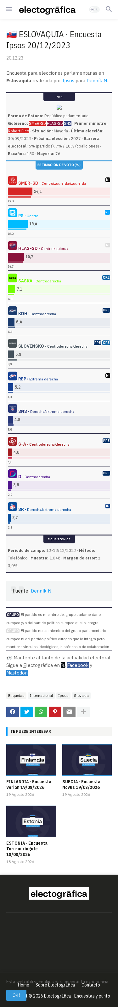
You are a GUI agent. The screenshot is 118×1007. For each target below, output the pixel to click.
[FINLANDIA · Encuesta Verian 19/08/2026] (31, 760)
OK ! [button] (16, 995)
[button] (8, 9)
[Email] (69, 712)
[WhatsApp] (41, 712)
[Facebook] (12, 712)
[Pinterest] (55, 712)
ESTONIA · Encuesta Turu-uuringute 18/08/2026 (27, 848)
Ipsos (68, 81)
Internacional (41, 695)
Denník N (97, 81)
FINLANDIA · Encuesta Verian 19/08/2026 (28, 784)
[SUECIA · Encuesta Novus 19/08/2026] (87, 760)
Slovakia (81, 695)
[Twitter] (26, 712)
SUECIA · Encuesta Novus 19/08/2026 (81, 784)
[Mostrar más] (83, 712)
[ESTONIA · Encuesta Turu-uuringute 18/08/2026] (31, 821)
